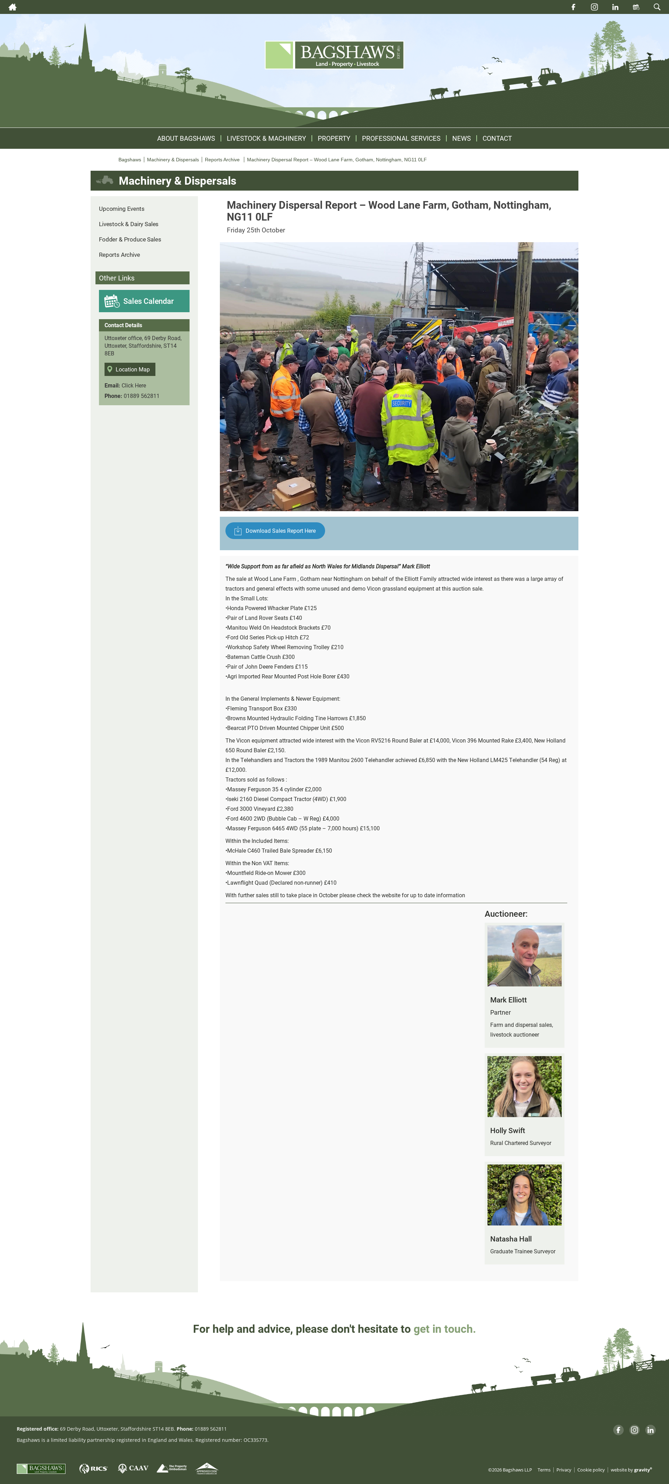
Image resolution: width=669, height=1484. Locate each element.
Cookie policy (591, 1470)
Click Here (134, 385)
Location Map (133, 369)
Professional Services (401, 138)
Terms (544, 1470)
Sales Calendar (148, 301)
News (461, 138)
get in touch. (445, 1328)
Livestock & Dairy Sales (129, 224)
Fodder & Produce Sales (130, 239)
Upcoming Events (122, 209)
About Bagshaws (186, 138)
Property (334, 138)
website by (631, 1470)
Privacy (563, 1470)
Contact (497, 138)
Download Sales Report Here (281, 530)
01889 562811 (142, 395)
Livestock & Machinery (266, 138)
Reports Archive (119, 255)
